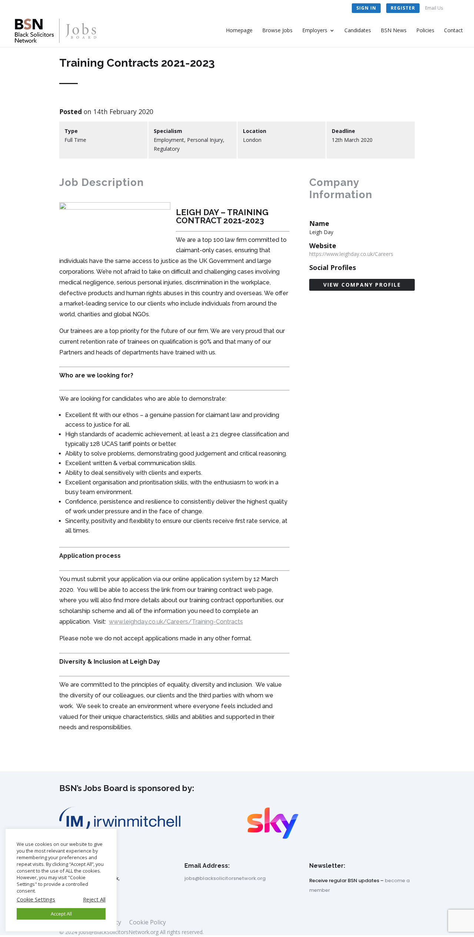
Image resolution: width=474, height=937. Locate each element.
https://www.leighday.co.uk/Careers (351, 253)
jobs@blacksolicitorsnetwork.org (225, 878)
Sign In (366, 8)
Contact (453, 31)
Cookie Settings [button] (36, 899)
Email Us (434, 8)
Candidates (357, 31)
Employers (314, 31)
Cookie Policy (147, 923)
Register (403, 8)
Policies (425, 31)
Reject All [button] (94, 899)
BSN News (394, 31)
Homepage (239, 31)
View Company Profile (362, 284)
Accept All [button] (61, 913)
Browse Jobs (277, 31)
